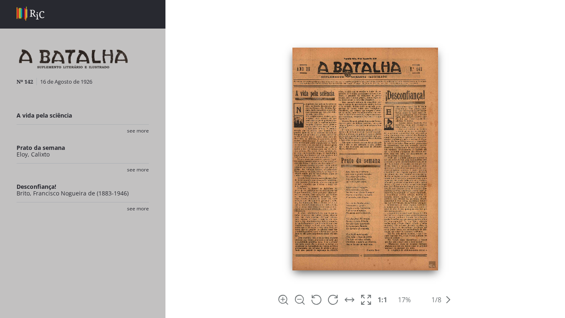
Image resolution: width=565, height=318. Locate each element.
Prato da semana (41, 148)
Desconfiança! (36, 186)
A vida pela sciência (44, 115)
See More (138, 130)
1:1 (382, 299)
